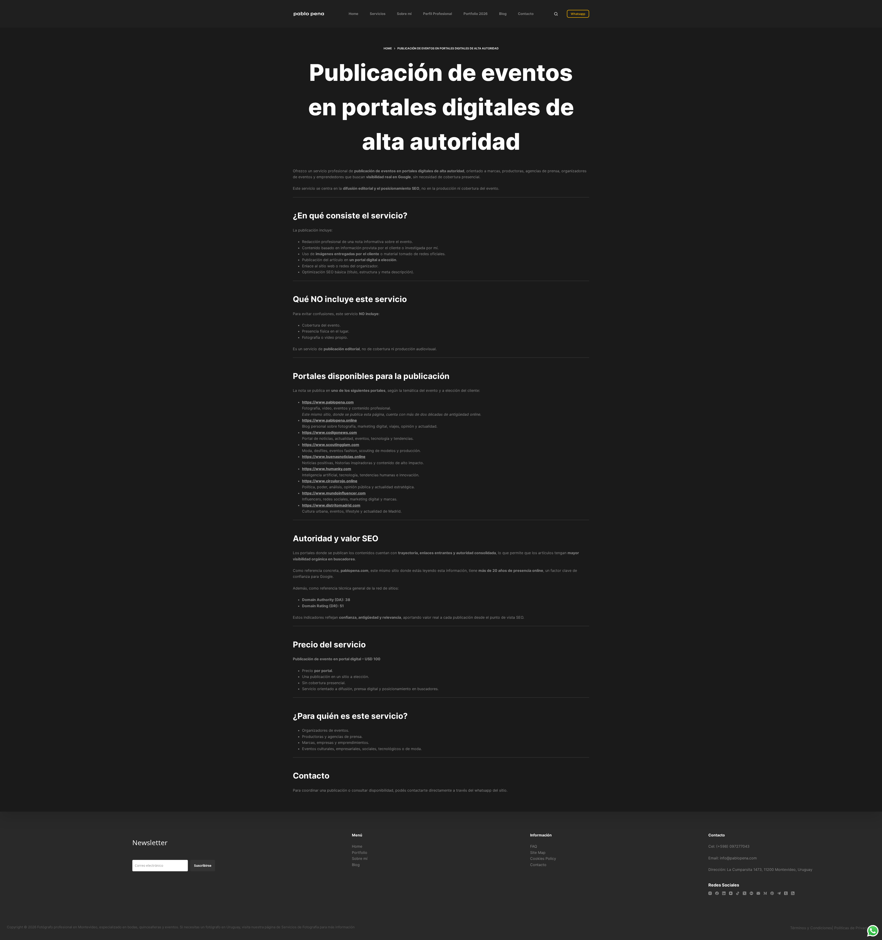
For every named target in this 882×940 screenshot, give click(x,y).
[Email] (758, 893)
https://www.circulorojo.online (329, 481)
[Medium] (765, 893)
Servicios (377, 13)
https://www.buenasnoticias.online (333, 456)
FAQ (533, 846)
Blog (502, 13)
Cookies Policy (543, 858)
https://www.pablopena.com (328, 402)
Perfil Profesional (437, 13)
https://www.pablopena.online (329, 420)
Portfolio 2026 (476, 13)
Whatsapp (578, 14)
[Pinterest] (772, 893)
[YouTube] (730, 893)
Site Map (538, 852)
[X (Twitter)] (744, 893)
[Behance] (751, 893)
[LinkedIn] (724, 893)
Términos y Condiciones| (811, 928)
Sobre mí (404, 13)
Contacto (526, 13)
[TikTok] (737, 893)
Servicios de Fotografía (300, 927)
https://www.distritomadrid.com (331, 505)
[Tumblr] (786, 893)
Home (353, 13)
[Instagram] (710, 893)
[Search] (556, 14)
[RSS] (792, 893)
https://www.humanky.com (326, 468)
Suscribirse (202, 865)
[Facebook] (717, 893)
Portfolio (359, 852)
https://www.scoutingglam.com (330, 444)
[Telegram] (779, 893)
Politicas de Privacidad (854, 928)
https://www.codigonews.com (329, 432)
